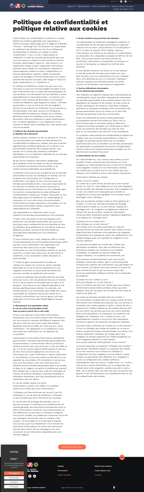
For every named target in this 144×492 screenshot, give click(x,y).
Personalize (14, 482)
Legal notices (66, 488)
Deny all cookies (14, 478)
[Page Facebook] (121, 1)
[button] (72, 447)
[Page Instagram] (125, 1)
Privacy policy (77, 488)
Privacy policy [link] (14, 486)
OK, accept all (14, 473)
